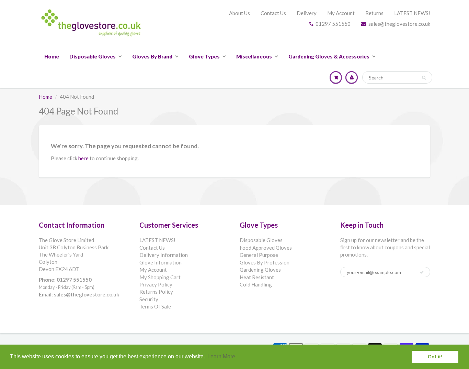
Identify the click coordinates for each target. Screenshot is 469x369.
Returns (374, 13)
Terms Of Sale (155, 306)
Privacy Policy (155, 284)
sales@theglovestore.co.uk (399, 24)
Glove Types (204, 56)
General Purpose (259, 255)
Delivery (307, 13)
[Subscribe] (421, 272)
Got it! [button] (435, 356)
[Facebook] (347, 294)
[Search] (424, 77)
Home (51, 56)
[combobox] (397, 77)
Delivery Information (163, 255)
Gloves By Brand (152, 56)
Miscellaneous (254, 56)
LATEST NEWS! (412, 13)
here (83, 158)
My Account (341, 13)
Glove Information (160, 262)
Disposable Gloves (92, 56)
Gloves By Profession (264, 262)
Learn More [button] (221, 356)
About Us (239, 13)
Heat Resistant (257, 277)
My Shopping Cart (160, 277)
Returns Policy (156, 292)
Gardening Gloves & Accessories (328, 56)
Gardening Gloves (260, 270)
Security (148, 299)
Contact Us (273, 13)
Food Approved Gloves (266, 248)
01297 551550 (333, 24)
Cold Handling (256, 284)
